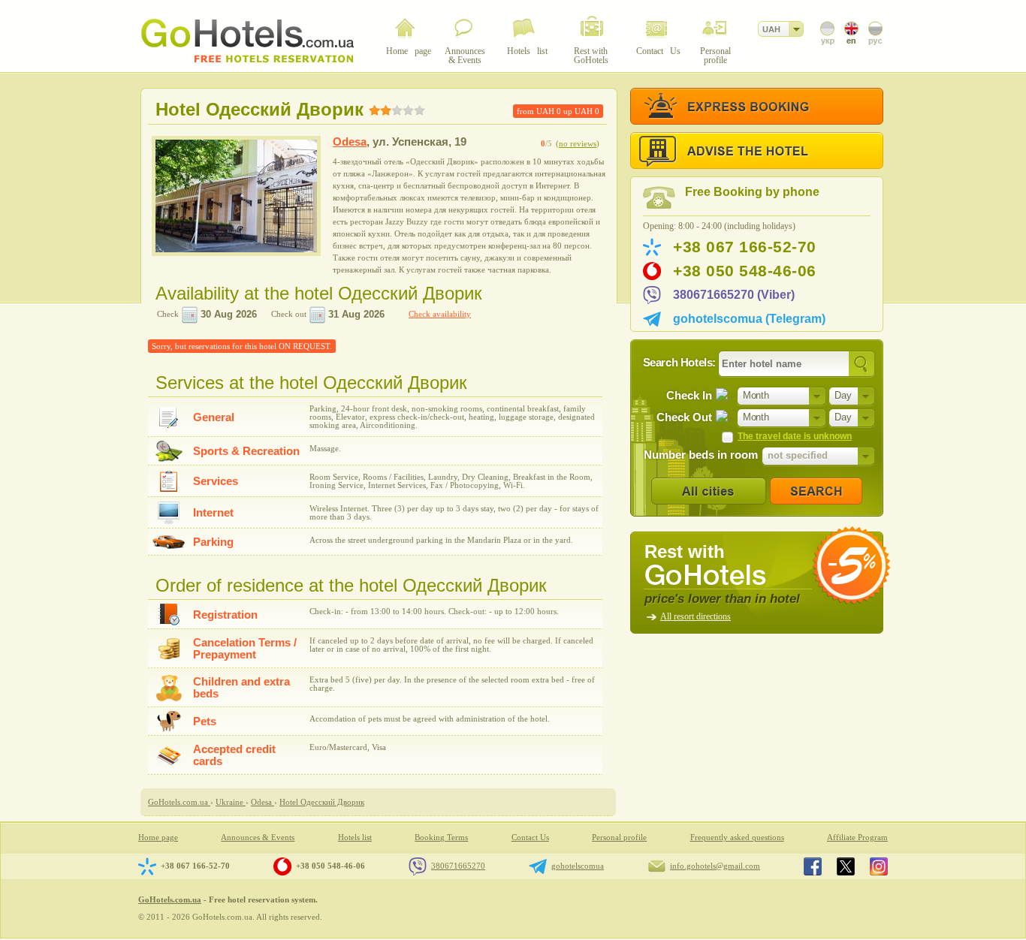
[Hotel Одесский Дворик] (236, 196)
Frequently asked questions (737, 837)
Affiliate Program (857, 837)
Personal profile (619, 837)
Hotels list (355, 837)
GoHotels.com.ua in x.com (846, 866)
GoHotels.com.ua (169, 899)
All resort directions (695, 616)
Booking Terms (441, 837)
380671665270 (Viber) (734, 294)
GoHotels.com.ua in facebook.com (813, 866)
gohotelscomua (577, 865)
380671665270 (458, 865)
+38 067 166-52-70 (744, 247)
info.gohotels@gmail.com (715, 865)
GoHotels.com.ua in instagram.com (879, 866)
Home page (158, 837)
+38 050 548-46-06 (744, 271)
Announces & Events (257, 837)
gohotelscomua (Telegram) (749, 318)
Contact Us (530, 837)
